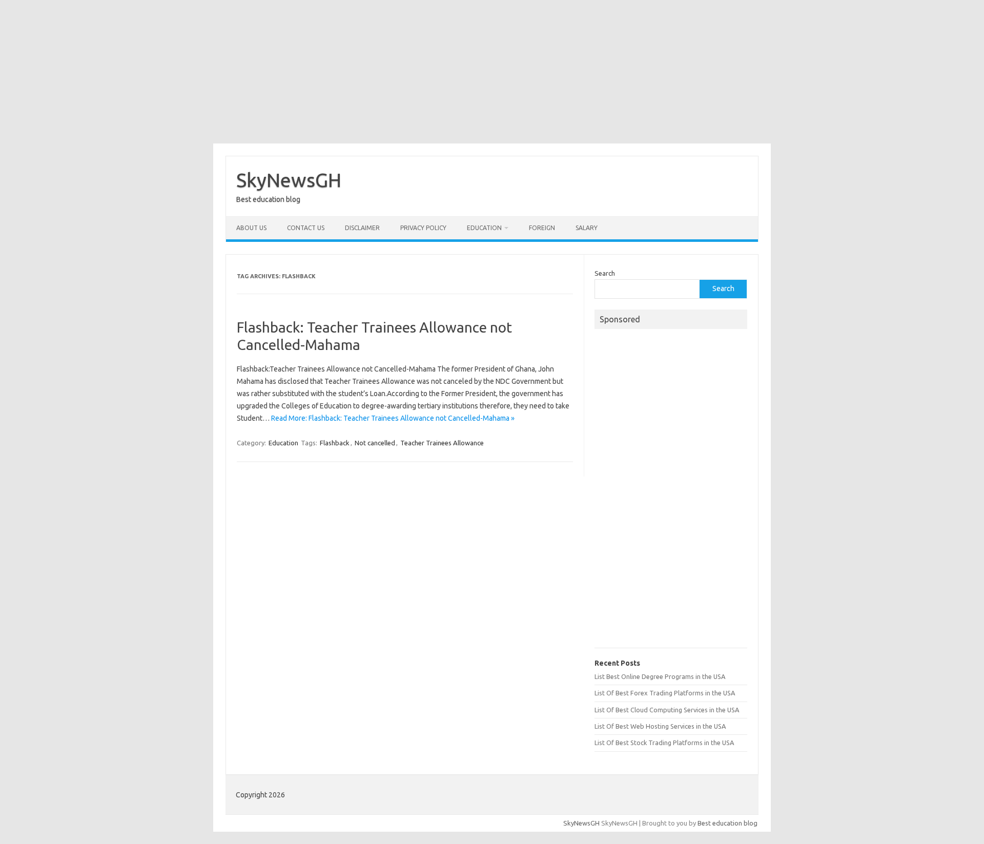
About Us (251, 227)
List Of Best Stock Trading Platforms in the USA (664, 742)
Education (484, 227)
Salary (587, 227)
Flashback (335, 442)
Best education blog (727, 823)
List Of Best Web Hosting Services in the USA (660, 726)
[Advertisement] (491, 71)
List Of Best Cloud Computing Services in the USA (666, 709)
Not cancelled (375, 442)
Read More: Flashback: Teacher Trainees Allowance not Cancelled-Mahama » (393, 418)
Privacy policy (423, 227)
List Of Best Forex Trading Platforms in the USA (664, 692)
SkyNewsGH (288, 180)
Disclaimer (362, 227)
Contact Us (305, 227)
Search (604, 273)
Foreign (542, 227)
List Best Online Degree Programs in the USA (659, 676)
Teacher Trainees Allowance (442, 442)
